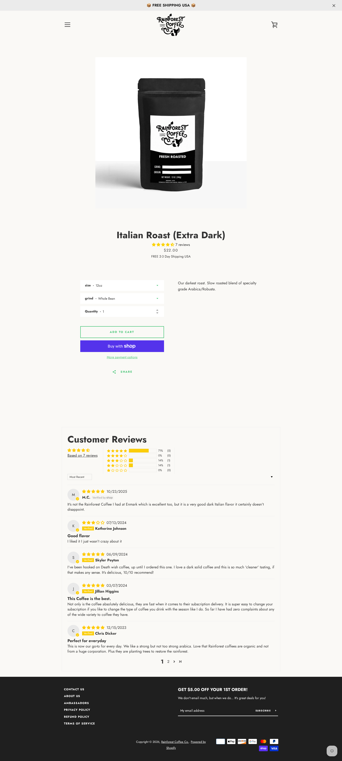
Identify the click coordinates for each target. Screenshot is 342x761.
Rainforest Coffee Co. (175, 742)
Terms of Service (79, 723)
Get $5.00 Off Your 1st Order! (213, 690)
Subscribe (263, 710)
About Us (72, 696)
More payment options (122, 357)
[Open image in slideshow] (171, 132)
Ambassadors (76, 703)
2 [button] (168, 661)
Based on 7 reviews (82, 455)
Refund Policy (76, 717)
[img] (94, 491)
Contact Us (74, 689)
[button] (163, 244)
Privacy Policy (77, 710)
